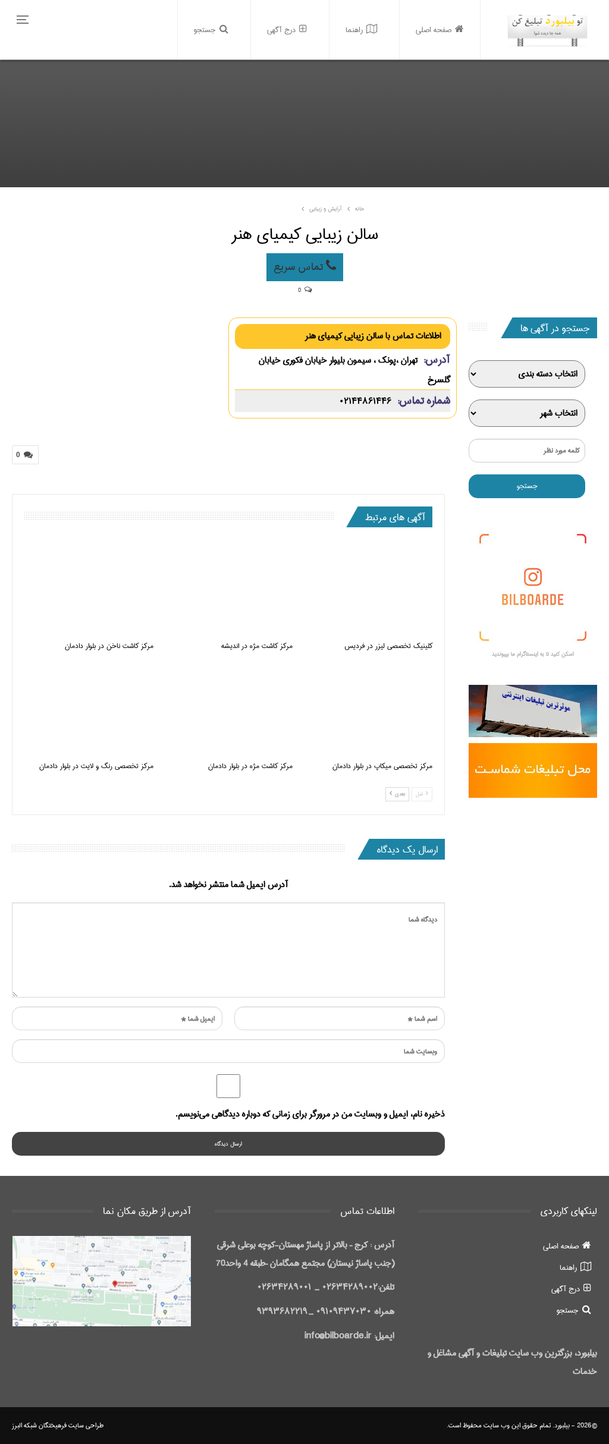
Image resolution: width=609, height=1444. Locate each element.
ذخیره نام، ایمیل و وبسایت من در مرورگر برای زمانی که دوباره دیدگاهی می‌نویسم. (310, 1114)
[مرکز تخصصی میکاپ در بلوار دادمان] (367, 709)
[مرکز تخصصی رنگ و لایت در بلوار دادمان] (88, 709)
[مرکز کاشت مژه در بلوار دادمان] (228, 709)
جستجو (205, 30)
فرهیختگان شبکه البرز (39, 1425)
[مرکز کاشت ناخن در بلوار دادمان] (88, 588)
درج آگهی (281, 30)
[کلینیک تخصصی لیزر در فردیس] (367, 588)
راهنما (354, 30)
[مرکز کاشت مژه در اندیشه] (228, 588)
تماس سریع (300, 266)
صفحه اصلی (433, 30)
